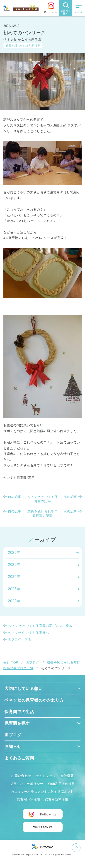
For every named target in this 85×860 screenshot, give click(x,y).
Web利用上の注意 (61, 783)
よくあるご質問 (19, 758)
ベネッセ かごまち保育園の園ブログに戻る (40, 626)
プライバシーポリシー (26, 783)
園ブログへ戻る (19, 639)
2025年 (14, 565)
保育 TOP (10, 662)
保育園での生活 (19, 711)
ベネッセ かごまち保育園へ (28, 632)
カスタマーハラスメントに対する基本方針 (42, 791)
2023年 (14, 589)
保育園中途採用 (28, 799)
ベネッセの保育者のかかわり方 (34, 700)
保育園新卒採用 (56, 799)
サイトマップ (46, 776)
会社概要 (67, 776)
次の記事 (70, 497)
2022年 (14, 601)
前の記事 (14, 497)
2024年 (14, 577)
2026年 (14, 552)
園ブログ (32, 662)
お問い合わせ (21, 776)
